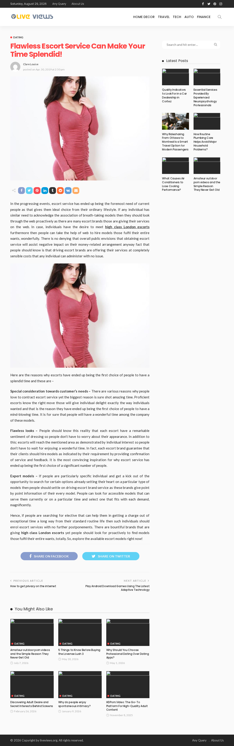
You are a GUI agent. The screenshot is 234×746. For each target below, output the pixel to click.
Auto (189, 17)
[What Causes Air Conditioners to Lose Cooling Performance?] (175, 165)
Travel (164, 17)
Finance (203, 17)
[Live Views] (32, 17)
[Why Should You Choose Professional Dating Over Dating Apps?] (128, 632)
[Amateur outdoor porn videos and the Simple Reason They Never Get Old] (32, 632)
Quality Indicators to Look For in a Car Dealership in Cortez (174, 95)
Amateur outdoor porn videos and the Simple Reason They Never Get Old (30, 654)
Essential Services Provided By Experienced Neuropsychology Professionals (205, 97)
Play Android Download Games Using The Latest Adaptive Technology (117, 588)
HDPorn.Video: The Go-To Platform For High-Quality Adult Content (127, 706)
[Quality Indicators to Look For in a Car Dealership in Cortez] (175, 77)
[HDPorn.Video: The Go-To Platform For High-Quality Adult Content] (128, 684)
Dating (18, 37)
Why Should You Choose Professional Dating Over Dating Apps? (127, 654)
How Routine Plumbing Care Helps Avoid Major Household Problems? (205, 141)
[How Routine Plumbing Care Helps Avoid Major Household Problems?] (207, 121)
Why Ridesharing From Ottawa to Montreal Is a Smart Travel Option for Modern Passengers (175, 141)
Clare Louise (30, 64)
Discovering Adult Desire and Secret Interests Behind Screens (31, 704)
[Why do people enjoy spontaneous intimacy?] (80, 684)
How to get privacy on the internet (33, 586)
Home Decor (144, 17)
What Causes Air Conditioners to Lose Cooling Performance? (173, 184)
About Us (78, 4)
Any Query (59, 4)
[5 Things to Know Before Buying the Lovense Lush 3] (80, 632)
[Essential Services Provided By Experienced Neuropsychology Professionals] (207, 77)
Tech (177, 17)
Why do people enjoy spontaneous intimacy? (74, 704)
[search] (219, 17)
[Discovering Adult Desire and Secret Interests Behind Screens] (32, 684)
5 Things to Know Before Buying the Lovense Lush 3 (79, 652)
